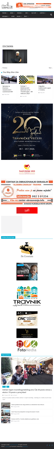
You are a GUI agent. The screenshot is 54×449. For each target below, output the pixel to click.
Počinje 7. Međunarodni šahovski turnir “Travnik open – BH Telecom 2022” (26, 89)
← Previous (4, 68)
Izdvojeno (5, 16)
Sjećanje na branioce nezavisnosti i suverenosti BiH (8, 89)
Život (25, 16)
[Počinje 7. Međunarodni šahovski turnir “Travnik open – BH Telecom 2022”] (27, 76)
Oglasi (18, 16)
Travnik (4, 13)
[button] (7, 13)
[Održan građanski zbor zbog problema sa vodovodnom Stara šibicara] (5, 405)
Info (26, 13)
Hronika (19, 13)
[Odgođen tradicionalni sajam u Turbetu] (45, 76)
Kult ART (34, 13)
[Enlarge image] (51, 105)
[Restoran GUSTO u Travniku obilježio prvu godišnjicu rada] (5, 420)
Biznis (11, 13)
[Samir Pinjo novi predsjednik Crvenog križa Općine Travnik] (5, 413)
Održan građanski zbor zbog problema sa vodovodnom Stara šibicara (27, 404)
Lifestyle (42, 13)
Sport (13, 16)
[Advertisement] (27, 33)
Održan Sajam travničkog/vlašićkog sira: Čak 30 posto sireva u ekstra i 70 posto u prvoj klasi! (27, 391)
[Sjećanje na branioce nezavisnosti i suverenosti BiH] (9, 76)
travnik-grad (14, 395)
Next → (51, 68)
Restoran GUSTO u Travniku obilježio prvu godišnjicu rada (25, 419)
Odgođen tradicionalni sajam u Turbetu (44, 88)
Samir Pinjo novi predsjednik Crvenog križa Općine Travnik (25, 411)
